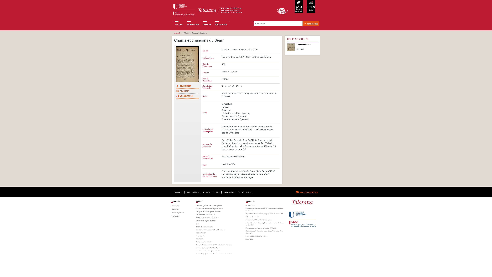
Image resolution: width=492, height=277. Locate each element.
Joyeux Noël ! (249, 239)
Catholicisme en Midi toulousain (205, 215)
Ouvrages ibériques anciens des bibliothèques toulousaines (214, 245)
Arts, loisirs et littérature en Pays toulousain (209, 209)
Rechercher (312, 24)
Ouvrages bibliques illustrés (204, 242)
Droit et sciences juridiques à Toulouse (207, 218)
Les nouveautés (175, 216)
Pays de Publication (207, 80)
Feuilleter (184, 91)
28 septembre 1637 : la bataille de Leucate (258, 220)
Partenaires (193, 192)
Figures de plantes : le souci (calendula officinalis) (261, 228)
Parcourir (193, 24)
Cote (204, 165)
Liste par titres (175, 206)
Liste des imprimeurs (177, 213)
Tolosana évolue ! (251, 206)
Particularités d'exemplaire (208, 130)
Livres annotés (200, 236)
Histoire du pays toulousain (204, 227)
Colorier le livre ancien (252, 217)
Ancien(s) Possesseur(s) (208, 157)
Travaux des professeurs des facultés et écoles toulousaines (214, 254)
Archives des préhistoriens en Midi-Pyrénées (209, 206)
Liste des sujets (175, 209)
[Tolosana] (220, 11)
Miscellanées (199, 239)
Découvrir (221, 24)
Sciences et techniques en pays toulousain (208, 251)
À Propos (179, 192)
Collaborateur (208, 58)
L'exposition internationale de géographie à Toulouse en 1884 (264, 214)
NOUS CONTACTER (308, 192)
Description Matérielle (207, 87)
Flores (197, 224)
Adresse (206, 73)
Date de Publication (207, 65)
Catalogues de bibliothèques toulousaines (208, 212)
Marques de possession (207, 145)
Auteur (205, 51)
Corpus (207, 24)
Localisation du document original (210, 175)
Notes (205, 96)
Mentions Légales (211, 192)
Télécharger (185, 86)
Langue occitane (201, 233)
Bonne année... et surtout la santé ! (256, 236)
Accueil (179, 24)
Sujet (205, 113)
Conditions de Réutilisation (238, 192)
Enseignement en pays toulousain (206, 221)
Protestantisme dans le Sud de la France (208, 248)
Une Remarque (186, 96)
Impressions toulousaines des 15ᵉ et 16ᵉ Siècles (210, 230)
